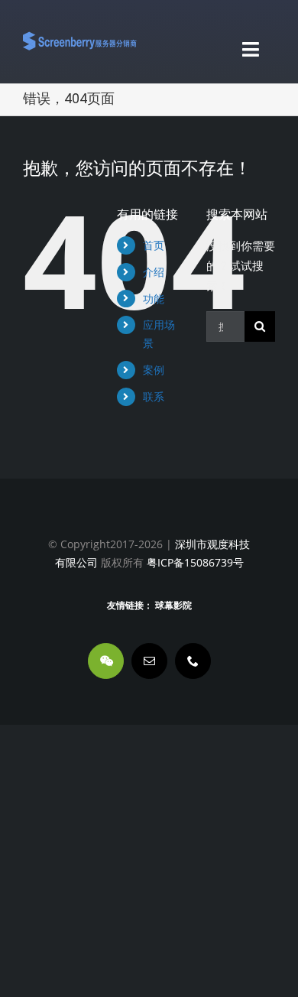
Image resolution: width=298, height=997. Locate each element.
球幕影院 (173, 605)
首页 (153, 245)
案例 (153, 369)
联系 (153, 396)
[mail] (149, 661)
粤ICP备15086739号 (194, 562)
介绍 (153, 272)
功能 (153, 298)
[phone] (193, 661)
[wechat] (106, 661)
